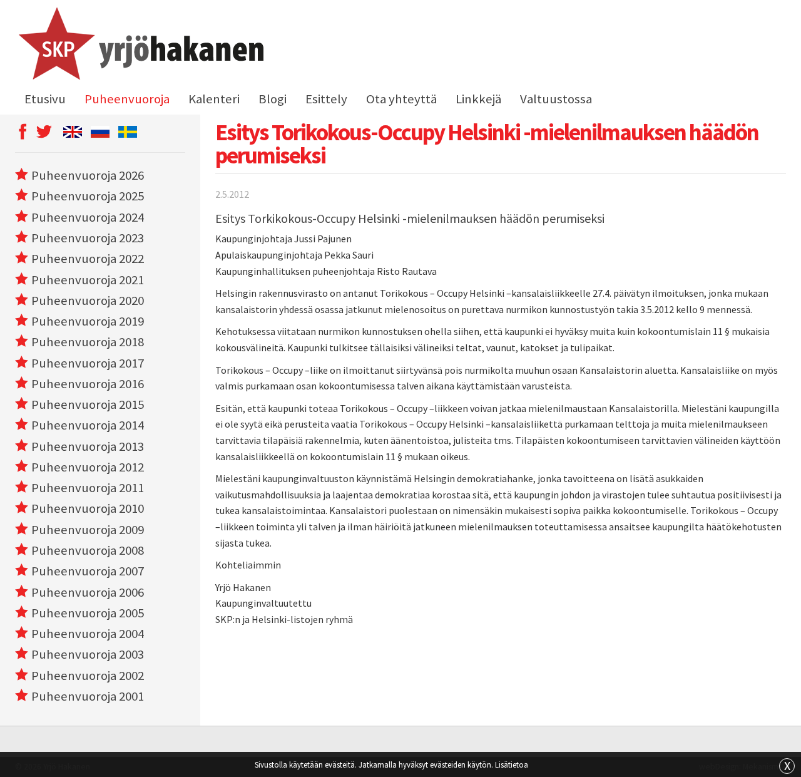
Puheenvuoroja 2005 (87, 613)
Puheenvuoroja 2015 (87, 404)
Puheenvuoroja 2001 (87, 696)
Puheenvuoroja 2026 (87, 175)
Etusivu (45, 99)
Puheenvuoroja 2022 (87, 258)
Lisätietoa (511, 764)
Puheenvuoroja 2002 (87, 675)
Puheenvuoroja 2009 (87, 530)
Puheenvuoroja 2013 (87, 446)
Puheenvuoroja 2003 (87, 654)
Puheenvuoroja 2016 (87, 384)
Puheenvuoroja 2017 (87, 363)
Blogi (272, 99)
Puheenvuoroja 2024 (87, 217)
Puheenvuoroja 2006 (87, 592)
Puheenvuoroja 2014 (87, 425)
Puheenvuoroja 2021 (87, 280)
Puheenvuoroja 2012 (87, 467)
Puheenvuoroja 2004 (87, 633)
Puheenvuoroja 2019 (87, 321)
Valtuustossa (556, 99)
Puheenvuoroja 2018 (87, 342)
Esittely (326, 99)
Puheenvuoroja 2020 (87, 300)
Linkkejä (478, 99)
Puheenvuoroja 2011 (87, 488)
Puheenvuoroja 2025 (87, 196)
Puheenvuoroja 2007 (87, 571)
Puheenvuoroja (127, 99)
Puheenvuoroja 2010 (87, 508)
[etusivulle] (139, 46)
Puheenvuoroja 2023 (87, 238)
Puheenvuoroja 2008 (87, 550)
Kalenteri (214, 99)
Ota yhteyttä (401, 99)
